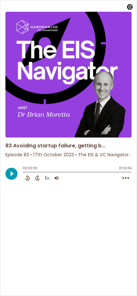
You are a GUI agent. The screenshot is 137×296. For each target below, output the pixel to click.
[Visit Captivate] (130, 8)
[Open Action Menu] (126, 178)
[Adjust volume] (56, 178)
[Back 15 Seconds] (27, 178)
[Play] (11, 174)
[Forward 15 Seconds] (37, 178)
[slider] (24, 173)
